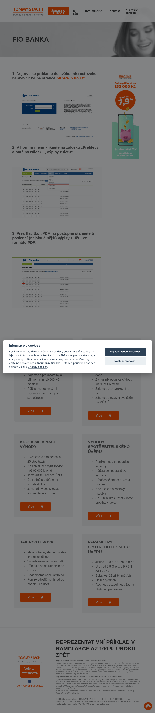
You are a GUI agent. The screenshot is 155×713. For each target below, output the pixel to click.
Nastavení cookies (125, 361)
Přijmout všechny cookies (125, 351)
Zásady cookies (37, 367)
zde (58, 363)
